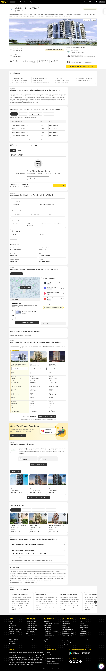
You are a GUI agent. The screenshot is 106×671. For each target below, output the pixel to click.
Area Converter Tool (66, 644)
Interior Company (30, 631)
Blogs (31, 1)
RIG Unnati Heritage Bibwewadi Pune (45, 605)
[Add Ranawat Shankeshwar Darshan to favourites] (64, 514)
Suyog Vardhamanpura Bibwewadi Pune (45, 597)
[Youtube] (77, 661)
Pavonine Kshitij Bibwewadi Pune (68, 597)
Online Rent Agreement (67, 635)
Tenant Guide (83, 635)
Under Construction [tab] (38, 510)
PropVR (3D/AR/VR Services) (51, 631)
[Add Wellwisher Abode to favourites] (26, 476)
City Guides (82, 629)
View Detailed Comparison (46, 416)
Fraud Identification (13, 643)
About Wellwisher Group (37, 464)
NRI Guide (82, 637)
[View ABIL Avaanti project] (57, 356)
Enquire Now (20, 368)
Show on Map (26, 287)
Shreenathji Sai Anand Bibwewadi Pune (21, 597)
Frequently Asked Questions (15, 629)
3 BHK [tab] (19, 150)
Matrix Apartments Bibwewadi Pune (69, 601)
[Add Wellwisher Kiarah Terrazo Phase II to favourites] (45, 476)
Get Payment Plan (60, 185)
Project (26, 1)
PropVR (28, 635)
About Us (11, 621)
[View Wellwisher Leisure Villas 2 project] (19, 356)
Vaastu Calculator (66, 627)
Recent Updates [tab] (48, 114)
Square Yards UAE (30, 623)
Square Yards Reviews (14, 631)
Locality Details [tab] (29, 274)
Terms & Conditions (13, 639)
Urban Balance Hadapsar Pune (68, 607)
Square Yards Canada (31, 621)
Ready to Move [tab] (51, 510)
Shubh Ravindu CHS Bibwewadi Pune (69, 599)
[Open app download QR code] (105, 11)
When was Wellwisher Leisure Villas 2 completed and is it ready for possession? (32, 560)
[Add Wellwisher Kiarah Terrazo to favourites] (64, 476)
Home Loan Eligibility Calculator (69, 641)
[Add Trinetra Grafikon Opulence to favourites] (26, 514)
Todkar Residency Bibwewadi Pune (20, 601)
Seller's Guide (83, 633)
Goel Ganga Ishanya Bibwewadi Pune (45, 603)
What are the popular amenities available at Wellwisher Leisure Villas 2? (30, 557)
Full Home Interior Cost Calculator (69, 642)
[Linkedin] (74, 661)
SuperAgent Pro (47, 641)
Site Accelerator (47, 629)
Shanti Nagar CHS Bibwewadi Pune (20, 605)
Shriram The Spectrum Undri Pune (93, 597)
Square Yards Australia (31, 625)
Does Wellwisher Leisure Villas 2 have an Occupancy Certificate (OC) (29, 553)
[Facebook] (70, 661)
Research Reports (84, 627)
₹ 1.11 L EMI (26, 186)
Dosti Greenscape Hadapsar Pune (68, 603)
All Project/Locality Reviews (68, 633)
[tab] (21, 154)
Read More (21, 453)
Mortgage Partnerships (49, 639)
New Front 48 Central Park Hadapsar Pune (94, 607)
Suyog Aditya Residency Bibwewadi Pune (45, 601)
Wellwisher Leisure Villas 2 (18, 364)
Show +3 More (13, 239)
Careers (10, 623)
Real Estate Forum (84, 625)
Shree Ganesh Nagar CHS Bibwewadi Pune (21, 599)
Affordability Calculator (67, 631)
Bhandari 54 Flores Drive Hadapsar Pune (94, 603)
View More (14, 609)
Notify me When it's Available (39, 178)
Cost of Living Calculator (67, 629)
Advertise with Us (48, 633)
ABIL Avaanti (52, 364)
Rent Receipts (65, 637)
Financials (11, 627)
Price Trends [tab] (23, 114)
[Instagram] (80, 661)
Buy (17, 1)
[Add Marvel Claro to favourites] (45, 514)
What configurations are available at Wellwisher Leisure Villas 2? (28, 544)
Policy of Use (12, 641)
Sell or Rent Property (89, 1)
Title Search (64, 625)
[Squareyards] (4, 2)
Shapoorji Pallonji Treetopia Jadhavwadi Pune (94, 599)
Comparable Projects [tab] (35, 114)
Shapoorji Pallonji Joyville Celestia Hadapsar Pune (70, 605)
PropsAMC (28, 637)
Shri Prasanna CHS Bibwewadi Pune (20, 603)
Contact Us (11, 633)
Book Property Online (31, 639)
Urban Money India (30, 627)
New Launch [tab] (26, 510)
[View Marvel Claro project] (38, 356)
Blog (81, 621)
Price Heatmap (65, 621)
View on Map (46, 323)
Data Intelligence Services (50, 637)
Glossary (82, 623)
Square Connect (47, 625)
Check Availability (53, 125)
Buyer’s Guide (83, 631)
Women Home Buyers (84, 639)
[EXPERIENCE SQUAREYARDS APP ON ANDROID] (74, 654)
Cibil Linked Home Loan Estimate (54, 49)
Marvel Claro (33, 364)
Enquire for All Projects (29, 416)
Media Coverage (12, 625)
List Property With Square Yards (51, 623)
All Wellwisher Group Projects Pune (37, 497)
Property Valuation (66, 623)
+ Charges (27, 48)
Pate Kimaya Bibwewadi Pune (43, 599)
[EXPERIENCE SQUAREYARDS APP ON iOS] (85, 654)
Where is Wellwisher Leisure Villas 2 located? (24, 550)
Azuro (27, 633)
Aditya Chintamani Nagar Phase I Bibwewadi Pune (45, 607)
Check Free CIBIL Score (67, 639)
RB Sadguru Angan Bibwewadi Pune (20, 607)
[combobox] (27, 318)
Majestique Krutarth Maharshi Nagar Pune (94, 605)
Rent (21, 1)
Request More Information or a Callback (82, 66)
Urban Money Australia (31, 629)
